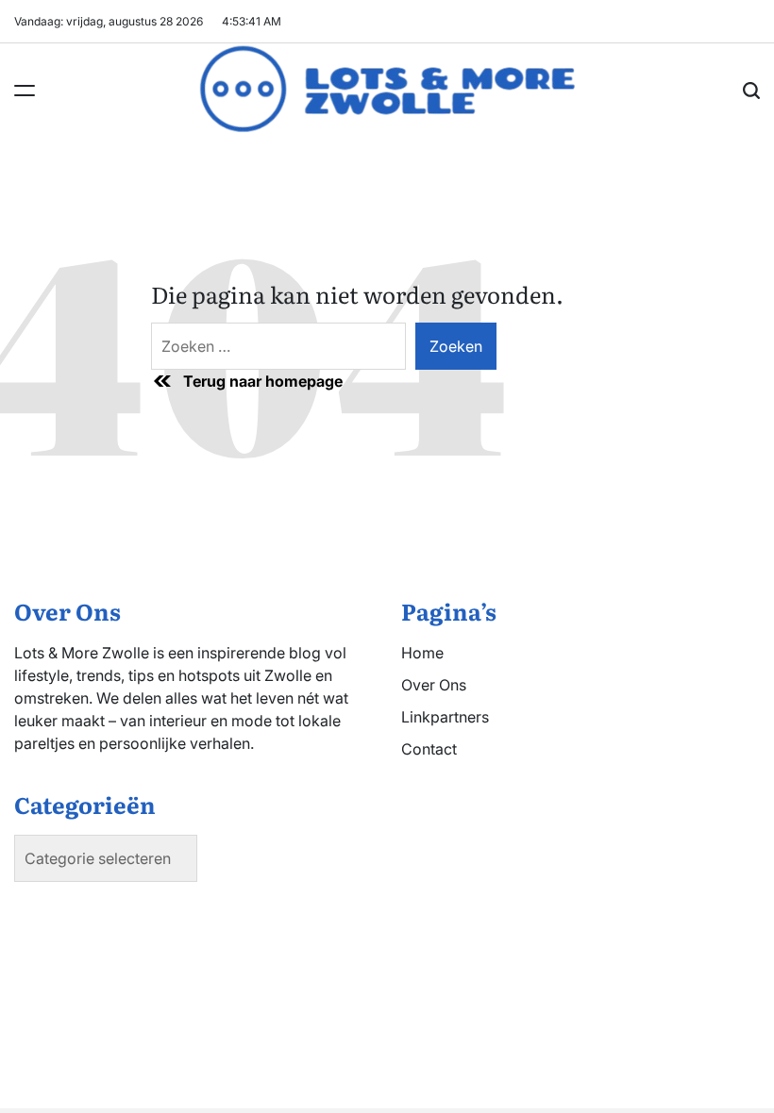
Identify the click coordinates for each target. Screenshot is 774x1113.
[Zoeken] (751, 90)
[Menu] (24, 90)
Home (422, 652)
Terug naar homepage (263, 381)
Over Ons (433, 684)
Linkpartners (445, 716)
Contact (429, 748)
